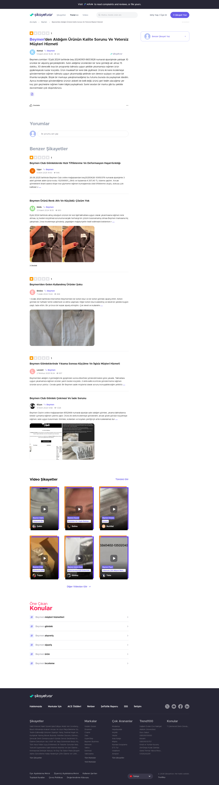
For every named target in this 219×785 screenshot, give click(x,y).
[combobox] (117, 15)
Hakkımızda (36, 706)
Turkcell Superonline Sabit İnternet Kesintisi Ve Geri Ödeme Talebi (54, 748)
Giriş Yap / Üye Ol (158, 15)
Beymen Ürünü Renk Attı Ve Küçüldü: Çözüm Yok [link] (59, 200)
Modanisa (116, 726)
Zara (86, 735)
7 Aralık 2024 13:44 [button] (45, 294)
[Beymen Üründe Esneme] (114, 509)
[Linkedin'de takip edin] (187, 706)
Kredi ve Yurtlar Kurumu (149, 745)
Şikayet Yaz (181, 15)
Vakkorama (89, 754)
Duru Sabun (144, 732)
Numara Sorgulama (119, 745)
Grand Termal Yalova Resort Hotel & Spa (151, 751)
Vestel (114, 735)
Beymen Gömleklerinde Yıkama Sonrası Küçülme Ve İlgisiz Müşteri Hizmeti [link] (75, 363)
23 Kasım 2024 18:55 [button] (45, 210)
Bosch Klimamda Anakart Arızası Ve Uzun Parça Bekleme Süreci (54, 729)
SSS (126, 706)
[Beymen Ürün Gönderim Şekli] (44, 558)
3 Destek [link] (33, 266)
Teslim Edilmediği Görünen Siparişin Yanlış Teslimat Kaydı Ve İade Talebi (54, 732)
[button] (41, 33)
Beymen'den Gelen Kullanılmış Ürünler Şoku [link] (56, 284)
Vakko (87, 748)
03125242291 (145, 754)
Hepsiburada (117, 729)
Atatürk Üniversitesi (148, 729)
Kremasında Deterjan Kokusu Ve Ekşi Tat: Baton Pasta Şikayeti (54, 751)
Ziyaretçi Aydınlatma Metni (66, 773)
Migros (114, 742)
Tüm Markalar (90, 758)
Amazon (115, 754)
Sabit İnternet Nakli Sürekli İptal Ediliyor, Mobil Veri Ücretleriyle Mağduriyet (54, 726)
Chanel (87, 732)
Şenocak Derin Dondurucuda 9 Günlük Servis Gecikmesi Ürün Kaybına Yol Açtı (54, 738)
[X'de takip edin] (167, 706)
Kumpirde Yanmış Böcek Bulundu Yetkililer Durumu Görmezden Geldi (54, 735)
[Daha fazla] (127, 105)
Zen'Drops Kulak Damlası (149, 748)
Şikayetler (61, 15)
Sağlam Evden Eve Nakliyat (151, 726)
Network (88, 745)
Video (85, 15)
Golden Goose (90, 726)
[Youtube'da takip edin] (174, 706)
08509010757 (146, 742)
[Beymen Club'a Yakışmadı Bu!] (44, 509)
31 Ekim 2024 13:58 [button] (45, 408)
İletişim (137, 706)
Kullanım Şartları (90, 773)
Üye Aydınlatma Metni (40, 773)
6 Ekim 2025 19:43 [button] (44, 173)
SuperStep (89, 738)
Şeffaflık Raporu (109, 706)
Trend (74, 15)
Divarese (88, 729)
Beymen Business (92, 742)
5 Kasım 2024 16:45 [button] (45, 54)
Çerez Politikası (56, 777)
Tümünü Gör (122, 479)
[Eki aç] (46, 244)
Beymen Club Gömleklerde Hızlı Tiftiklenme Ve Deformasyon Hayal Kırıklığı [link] (75, 163)
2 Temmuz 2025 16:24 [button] (46, 373)
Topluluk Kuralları (37, 777)
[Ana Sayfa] (41, 15)
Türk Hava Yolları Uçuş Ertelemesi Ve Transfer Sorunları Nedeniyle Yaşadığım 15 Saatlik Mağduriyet (54, 745)
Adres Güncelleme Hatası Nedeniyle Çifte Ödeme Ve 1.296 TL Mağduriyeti (54, 754)
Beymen (44, 22)
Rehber (91, 706)
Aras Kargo (116, 738)
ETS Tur (115, 748)
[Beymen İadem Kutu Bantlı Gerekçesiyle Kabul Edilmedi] (79, 558)
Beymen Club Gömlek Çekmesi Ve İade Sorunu (58, 398)
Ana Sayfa (33, 22)
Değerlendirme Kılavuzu (78, 777)
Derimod (88, 751)
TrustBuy (161, 777)
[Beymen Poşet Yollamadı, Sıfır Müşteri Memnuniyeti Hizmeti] (114, 558)
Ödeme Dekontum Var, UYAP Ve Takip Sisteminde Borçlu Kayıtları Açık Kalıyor (54, 742)
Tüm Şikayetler (36, 758)
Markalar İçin (54, 706)
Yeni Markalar (90, 762)
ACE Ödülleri (74, 706)
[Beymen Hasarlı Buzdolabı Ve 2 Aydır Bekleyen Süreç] (79, 509)
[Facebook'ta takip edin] (180, 706)
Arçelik (115, 732)
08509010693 (146, 735)
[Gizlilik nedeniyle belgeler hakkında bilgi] (32, 94)
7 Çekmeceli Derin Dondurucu (178, 726)
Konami (142, 738)
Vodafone (116, 751)
